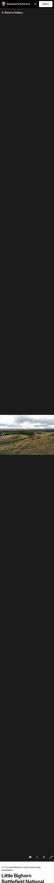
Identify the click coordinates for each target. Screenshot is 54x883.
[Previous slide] (3, 435)
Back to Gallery (14, 12)
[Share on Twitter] (37, 857)
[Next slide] (51, 435)
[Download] (44, 857)
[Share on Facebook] (30, 857)
